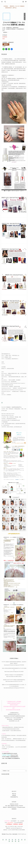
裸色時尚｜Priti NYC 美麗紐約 (17, 6)
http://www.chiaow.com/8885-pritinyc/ (14, 676)
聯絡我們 (6, 44)
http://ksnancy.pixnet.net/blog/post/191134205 (14, 671)
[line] (4, 49)
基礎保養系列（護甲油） (11, 7)
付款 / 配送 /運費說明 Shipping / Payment (14, 805)
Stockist (14, 804)
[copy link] (12, 49)
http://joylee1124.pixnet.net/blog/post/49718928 (14, 665)
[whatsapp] (9, 49)
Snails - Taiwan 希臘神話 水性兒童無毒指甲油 (11, 758)
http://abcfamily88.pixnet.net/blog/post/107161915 (14, 687)
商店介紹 (14, 793)
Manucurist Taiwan (14, 755)
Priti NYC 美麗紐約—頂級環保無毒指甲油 (10, 756)
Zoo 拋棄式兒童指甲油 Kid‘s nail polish (9, 753)
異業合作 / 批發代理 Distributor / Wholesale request (14, 807)
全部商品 (6, 6)
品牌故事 (14, 795)
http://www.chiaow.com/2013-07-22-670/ (14, 681)
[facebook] (6, 49)
